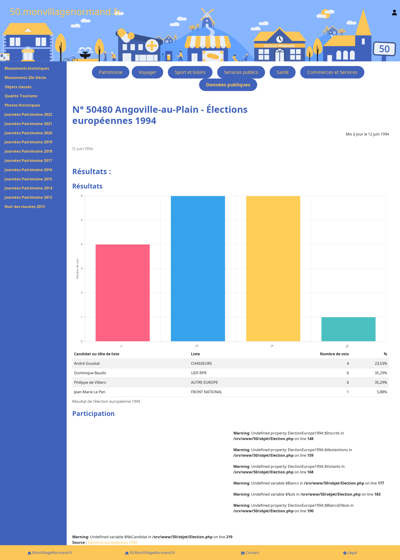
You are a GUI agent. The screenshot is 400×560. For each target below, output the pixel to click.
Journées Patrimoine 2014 (28, 188)
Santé (283, 72)
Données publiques (228, 85)
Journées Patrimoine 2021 (28, 123)
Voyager (147, 72)
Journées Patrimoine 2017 (28, 160)
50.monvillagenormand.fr (65, 11)
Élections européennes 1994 (112, 542)
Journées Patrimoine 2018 (28, 151)
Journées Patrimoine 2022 (28, 114)
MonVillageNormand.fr (52, 552)
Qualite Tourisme (21, 95)
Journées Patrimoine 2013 (28, 197)
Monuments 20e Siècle (25, 77)
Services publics (241, 72)
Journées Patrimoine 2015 (28, 179)
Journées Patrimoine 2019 (28, 142)
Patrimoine (110, 72)
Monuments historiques (27, 68)
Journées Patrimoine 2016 (28, 169)
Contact (252, 552)
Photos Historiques (22, 105)
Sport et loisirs (190, 72)
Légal (352, 552)
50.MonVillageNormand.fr (152, 552)
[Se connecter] (394, 11)
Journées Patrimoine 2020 (28, 132)
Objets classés (18, 86)
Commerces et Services (332, 72)
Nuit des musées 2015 (25, 206)
